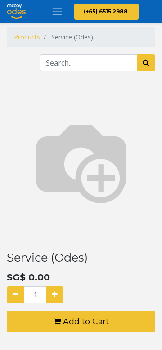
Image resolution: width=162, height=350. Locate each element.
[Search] (146, 62)
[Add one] (54, 294)
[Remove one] (15, 294)
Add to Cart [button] (85, 321)
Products (27, 37)
